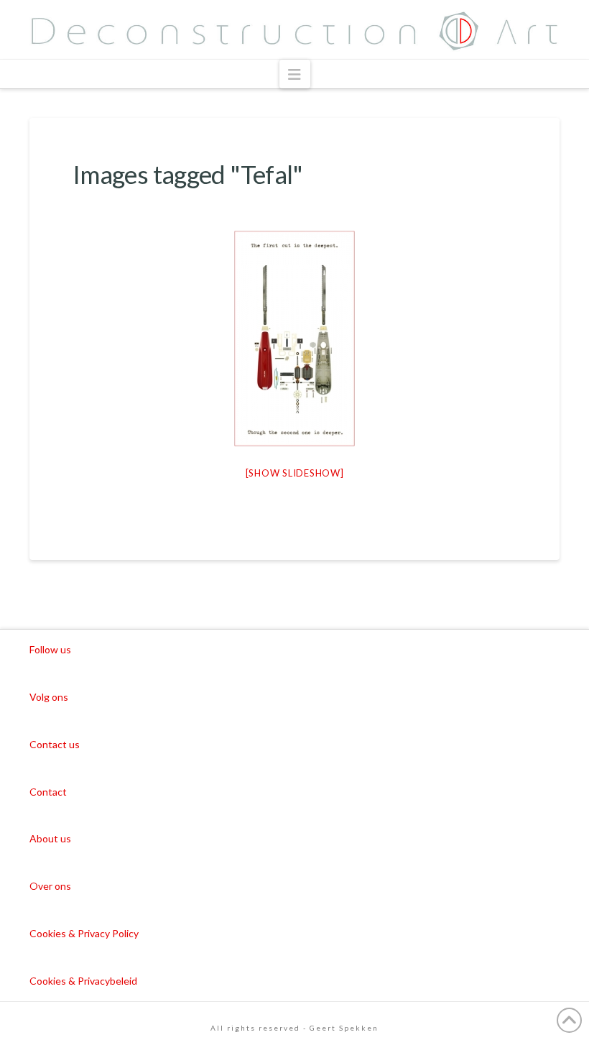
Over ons (50, 886)
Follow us (50, 649)
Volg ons (48, 697)
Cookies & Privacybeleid (83, 981)
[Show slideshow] (295, 473)
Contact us (54, 744)
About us (50, 838)
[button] (294, 74)
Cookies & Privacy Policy (84, 933)
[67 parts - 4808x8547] (294, 338)
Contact (48, 792)
